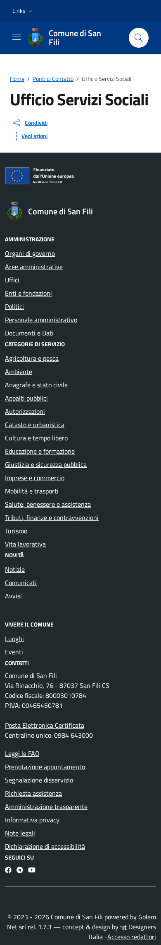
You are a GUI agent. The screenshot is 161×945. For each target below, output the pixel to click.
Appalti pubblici (26, 398)
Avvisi (13, 596)
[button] (23, 11)
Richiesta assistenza (33, 793)
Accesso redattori (131, 937)
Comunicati (21, 583)
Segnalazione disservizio (39, 780)
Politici (14, 306)
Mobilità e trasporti (32, 491)
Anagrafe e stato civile (36, 385)
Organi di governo (30, 253)
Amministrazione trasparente (46, 806)
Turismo (16, 531)
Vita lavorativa (25, 544)
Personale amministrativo (41, 320)
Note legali (20, 833)
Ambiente (18, 372)
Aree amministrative (34, 267)
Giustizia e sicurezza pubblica (46, 464)
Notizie (15, 569)
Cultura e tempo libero (36, 438)
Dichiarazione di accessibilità (45, 846)
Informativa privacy (32, 820)
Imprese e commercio (34, 478)
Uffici (12, 280)
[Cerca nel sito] (139, 38)
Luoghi (14, 639)
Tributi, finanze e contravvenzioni (52, 517)
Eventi (14, 652)
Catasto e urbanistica (34, 425)
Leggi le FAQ (22, 753)
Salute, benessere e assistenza (48, 504)
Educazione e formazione (40, 451)
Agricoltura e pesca (32, 358)
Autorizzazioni (25, 411)
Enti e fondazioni (28, 293)
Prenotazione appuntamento (45, 767)
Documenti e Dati (29, 333)
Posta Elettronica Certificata (44, 725)
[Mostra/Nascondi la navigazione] (16, 37)
